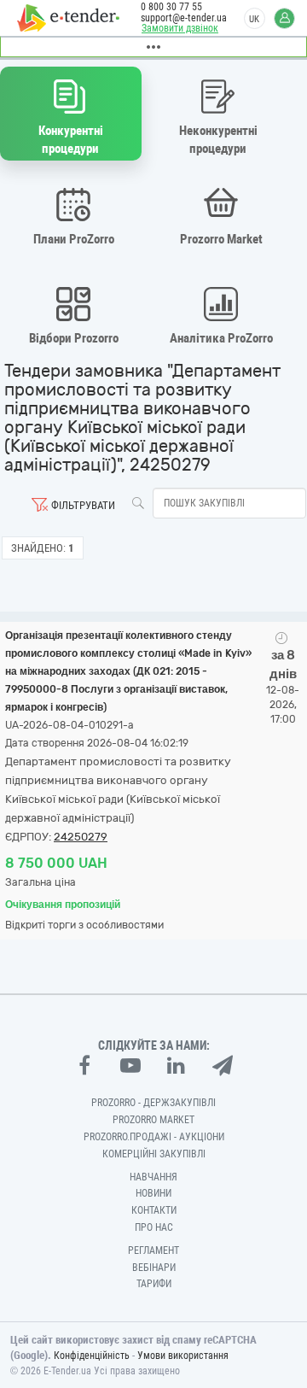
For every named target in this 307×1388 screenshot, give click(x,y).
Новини (153, 1193)
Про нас (154, 1227)
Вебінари (154, 1268)
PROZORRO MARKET (153, 1120)
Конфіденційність (92, 1356)
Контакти (154, 1210)
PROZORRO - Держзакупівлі (153, 1103)
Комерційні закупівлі (154, 1154)
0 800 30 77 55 (171, 7)
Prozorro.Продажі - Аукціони (154, 1137)
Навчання (153, 1177)
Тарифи (153, 1284)
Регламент (153, 1250)
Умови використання (183, 1356)
